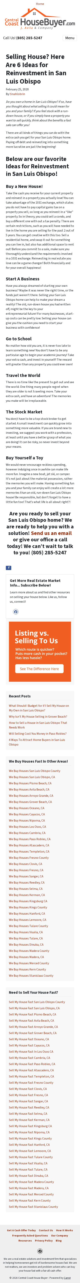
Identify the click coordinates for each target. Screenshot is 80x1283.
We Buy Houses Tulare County (28, 926)
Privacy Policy (44, 1240)
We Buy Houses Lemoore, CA (27, 920)
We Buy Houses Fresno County (29, 858)
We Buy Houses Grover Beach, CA (30, 802)
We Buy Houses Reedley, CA (26, 882)
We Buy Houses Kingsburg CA (28, 901)
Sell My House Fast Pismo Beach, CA (32, 1014)
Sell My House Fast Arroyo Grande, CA (33, 1027)
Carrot (67, 1278)
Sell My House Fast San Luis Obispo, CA (34, 1008)
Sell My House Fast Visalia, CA (28, 1163)
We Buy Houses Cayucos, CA (27, 814)
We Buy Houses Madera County (29, 951)
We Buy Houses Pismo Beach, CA (30, 783)
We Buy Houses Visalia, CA (26, 932)
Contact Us (46, 1230)
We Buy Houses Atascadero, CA (29, 845)
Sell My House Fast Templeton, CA (31, 1076)
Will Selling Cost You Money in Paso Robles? (38, 734)
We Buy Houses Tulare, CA (26, 938)
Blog (59, 1240)
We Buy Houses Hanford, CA (27, 913)
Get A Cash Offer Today (21, 1230)
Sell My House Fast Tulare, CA (28, 1169)
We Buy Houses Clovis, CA (25, 864)
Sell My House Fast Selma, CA (28, 1114)
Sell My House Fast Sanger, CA (28, 1101)
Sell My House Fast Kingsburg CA (30, 1126)
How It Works (64, 1230)
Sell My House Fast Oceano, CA (29, 1039)
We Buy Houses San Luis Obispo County (34, 771)
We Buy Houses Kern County (27, 969)
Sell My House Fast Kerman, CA (29, 1120)
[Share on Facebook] (8, 568)
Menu (69, 38)
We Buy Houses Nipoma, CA (27, 820)
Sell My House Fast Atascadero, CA (31, 1070)
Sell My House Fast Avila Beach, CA (31, 1021)
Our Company (59, 1235)
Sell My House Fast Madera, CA (29, 1188)
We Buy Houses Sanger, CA (26, 876)
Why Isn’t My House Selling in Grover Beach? (38, 717)
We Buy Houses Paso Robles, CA (29, 839)
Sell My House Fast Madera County (31, 1182)
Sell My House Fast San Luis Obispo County (37, 1002)
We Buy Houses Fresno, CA (26, 870)
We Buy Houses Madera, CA (26, 957)
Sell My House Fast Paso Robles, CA (32, 1064)
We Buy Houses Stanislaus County (31, 976)
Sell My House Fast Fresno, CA (28, 1095)
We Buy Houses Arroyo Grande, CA (31, 796)
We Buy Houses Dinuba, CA (26, 945)
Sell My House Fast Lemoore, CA (30, 1151)
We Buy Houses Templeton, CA (29, 851)
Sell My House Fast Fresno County (31, 1083)
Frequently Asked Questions (30, 1235)
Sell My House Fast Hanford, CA (29, 1145)
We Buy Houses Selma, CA (26, 889)
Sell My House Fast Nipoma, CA (29, 1132)
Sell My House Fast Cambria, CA (29, 1058)
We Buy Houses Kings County (28, 907)
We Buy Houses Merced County (29, 963)
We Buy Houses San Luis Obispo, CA (32, 777)
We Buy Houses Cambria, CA (27, 833)
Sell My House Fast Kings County (30, 1138)
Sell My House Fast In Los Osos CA (31, 1052)
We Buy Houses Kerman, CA (27, 895)
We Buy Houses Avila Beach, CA (29, 789)
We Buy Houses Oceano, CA (26, 808)
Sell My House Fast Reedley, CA (29, 1107)
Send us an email (51, 533)
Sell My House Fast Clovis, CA (28, 1089)
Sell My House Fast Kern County (29, 1200)
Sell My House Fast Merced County (31, 1194)
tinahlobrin (17, 94)
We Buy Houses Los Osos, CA (27, 827)
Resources (25, 1240)
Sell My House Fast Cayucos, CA (29, 1045)
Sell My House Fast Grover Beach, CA (33, 1033)
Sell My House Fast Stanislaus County (33, 1207)
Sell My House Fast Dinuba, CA (28, 1176)
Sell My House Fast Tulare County (31, 1157)
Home (40, 4)
